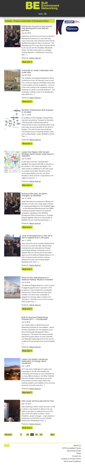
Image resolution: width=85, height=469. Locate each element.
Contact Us (76, 456)
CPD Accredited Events (71, 448)
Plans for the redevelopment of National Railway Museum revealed (37, 278)
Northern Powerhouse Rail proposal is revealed (37, 110)
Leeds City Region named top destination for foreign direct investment (35, 361)
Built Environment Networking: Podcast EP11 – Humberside (35, 318)
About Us (77, 445)
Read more (26, 62)
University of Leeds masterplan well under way (37, 71)
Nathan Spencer (35, 58)
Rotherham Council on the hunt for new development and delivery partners (37, 28)
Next (52, 434)
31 (36, 434)
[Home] (42, 9)
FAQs (78, 453)
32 (41, 434)
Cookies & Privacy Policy (71, 458)
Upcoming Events (74, 450)
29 (28, 434)
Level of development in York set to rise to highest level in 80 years (37, 236)
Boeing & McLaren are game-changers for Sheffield (35, 194)
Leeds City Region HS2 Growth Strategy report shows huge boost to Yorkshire (38, 153)
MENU (41, 14)
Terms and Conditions (72, 461)
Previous (8, 434)
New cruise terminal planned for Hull (38, 400)
